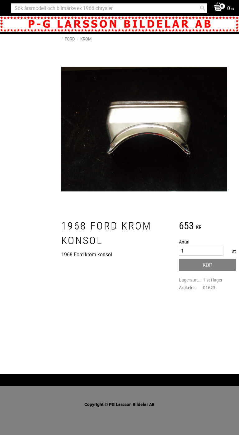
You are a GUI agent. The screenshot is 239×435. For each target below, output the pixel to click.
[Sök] (202, 8)
